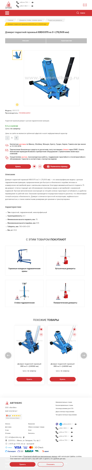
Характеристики (66, 40)
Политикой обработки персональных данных (40, 456)
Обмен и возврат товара (36, 427)
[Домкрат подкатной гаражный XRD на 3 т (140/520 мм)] (63, 343)
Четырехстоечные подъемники (66, 414)
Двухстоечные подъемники (65, 411)
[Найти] (78, 13)
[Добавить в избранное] (34, 166)
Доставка (8, 427)
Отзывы (8, 433)
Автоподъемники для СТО (64, 408)
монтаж (24, 157)
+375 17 (26, 6)
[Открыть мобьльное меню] (7, 12)
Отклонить (51, 464)
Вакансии (31, 424)
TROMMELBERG (24, 113)
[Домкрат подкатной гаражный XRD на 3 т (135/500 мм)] (29, 343)
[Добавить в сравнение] (40, 166)
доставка (22, 144)
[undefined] (8, 355)
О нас (7, 430)
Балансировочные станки (64, 405)
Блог (30, 430)
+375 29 (70, 424)
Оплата (65, 149)
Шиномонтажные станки (64, 402)
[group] (52, 78)
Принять (22, 464)
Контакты (31, 433)
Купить (18, 166)
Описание (25, 40)
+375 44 (27, 2)
